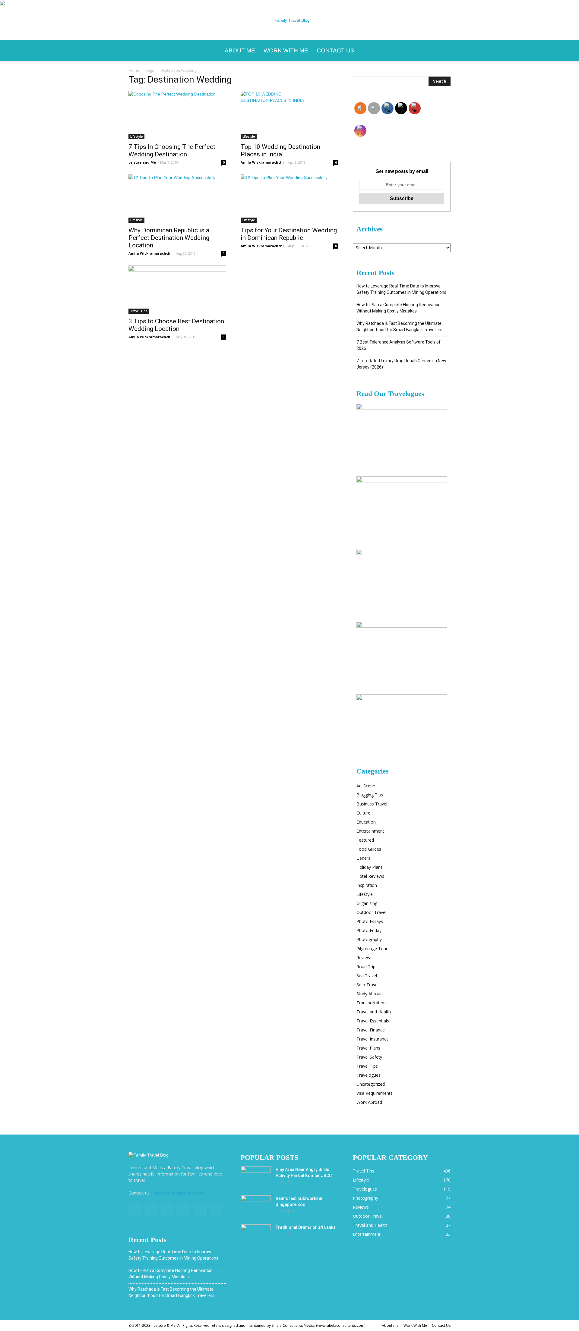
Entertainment (370, 831)
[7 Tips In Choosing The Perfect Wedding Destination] (177, 115)
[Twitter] (167, 1210)
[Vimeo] (183, 1210)
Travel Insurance (372, 1039)
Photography (369, 939)
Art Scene (365, 786)
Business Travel (371, 804)
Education (366, 822)
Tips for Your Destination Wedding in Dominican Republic (289, 234)
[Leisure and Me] (289, 20)
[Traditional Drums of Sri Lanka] (256, 1234)
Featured (365, 840)
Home (133, 70)
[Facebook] (134, 1210)
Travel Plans (368, 1048)
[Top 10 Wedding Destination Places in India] (289, 115)
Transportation (371, 1003)
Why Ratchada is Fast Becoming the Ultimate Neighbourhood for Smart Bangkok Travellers (399, 326)
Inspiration (366, 885)
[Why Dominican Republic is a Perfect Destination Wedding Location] (177, 198)
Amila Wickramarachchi (262, 162)
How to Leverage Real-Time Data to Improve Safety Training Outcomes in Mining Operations (401, 289)
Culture (363, 813)
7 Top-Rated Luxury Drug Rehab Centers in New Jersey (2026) (401, 363)
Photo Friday (368, 930)
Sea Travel (366, 975)
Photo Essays (369, 921)
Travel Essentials (372, 1021)
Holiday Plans (369, 867)
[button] (443, 51)
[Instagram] (151, 1210)
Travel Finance (370, 1030)
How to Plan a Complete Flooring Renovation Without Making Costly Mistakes (398, 307)
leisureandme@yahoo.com (178, 1193)
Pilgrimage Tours (373, 948)
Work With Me (286, 50)
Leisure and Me (142, 162)
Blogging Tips (369, 795)
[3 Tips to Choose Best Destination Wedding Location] (177, 289)
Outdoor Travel (371, 912)
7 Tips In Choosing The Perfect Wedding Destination (171, 150)
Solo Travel (367, 984)
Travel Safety (369, 1057)
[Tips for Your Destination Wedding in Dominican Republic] (289, 198)
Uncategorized (370, 1084)
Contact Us (335, 50)
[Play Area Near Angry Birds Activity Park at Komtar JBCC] (256, 1177)
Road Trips (367, 966)
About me (240, 50)
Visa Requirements (374, 1093)
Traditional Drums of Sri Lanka (306, 1227)
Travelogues (368, 1075)
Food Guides (368, 849)
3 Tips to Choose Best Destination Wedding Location (176, 325)
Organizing (366, 903)
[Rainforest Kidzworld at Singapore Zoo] (256, 1205)
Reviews (364, 957)
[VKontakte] (200, 1210)
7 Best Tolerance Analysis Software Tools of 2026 (398, 345)
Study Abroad (369, 994)
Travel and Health (373, 1012)
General (364, 858)
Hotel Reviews (370, 876)
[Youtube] (216, 1210)
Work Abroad (369, 1102)
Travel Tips (138, 311)
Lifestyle (136, 136)
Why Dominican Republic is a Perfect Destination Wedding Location (168, 238)
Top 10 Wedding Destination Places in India (280, 150)
